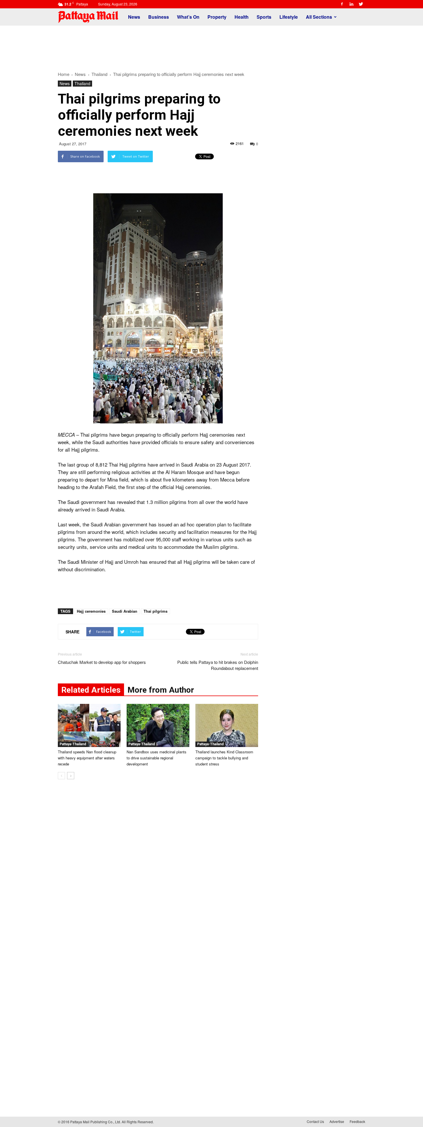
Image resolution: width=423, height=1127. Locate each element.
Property (216, 17)
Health (242, 17)
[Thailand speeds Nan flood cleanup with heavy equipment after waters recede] (89, 725)
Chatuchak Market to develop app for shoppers (102, 662)
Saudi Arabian (124, 611)
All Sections (319, 17)
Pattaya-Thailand (73, 744)
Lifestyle (288, 17)
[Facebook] (342, 4)
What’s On (188, 17)
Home (63, 74)
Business (158, 17)
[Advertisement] (211, 45)
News (134, 17)
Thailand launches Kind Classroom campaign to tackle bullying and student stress (224, 758)
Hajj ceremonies (91, 611)
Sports (264, 17)
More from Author (160, 690)
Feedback (357, 1121)
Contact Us (315, 1121)
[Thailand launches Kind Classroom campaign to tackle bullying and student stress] (226, 725)
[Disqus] (158, 871)
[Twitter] (361, 4)
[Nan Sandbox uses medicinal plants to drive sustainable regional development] (158, 725)
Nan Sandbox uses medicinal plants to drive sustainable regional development (156, 758)
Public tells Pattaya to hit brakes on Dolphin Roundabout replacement (217, 665)
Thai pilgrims (155, 611)
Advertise (336, 1121)
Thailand (82, 83)
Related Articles (91, 690)
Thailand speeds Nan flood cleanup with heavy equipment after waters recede (87, 758)
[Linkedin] (351, 4)
